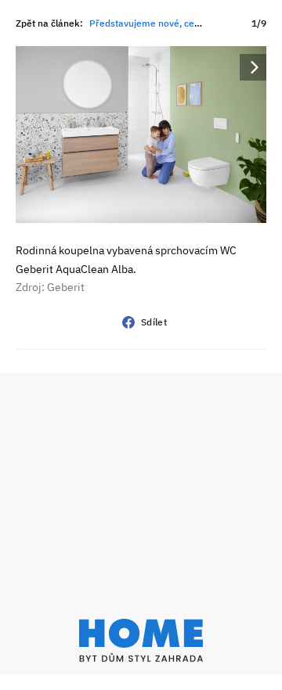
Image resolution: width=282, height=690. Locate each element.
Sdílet (154, 322)
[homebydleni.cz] (141, 640)
